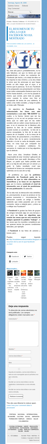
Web (10, 363)
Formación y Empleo (16, 419)
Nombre (12, 349)
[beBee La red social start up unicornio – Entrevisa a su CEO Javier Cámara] (23, 273)
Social (27, 416)
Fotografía (24, 428)
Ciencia (29, 419)
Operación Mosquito (37, 278)
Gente (26, 426)
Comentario (13, 319)
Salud (36, 419)
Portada (9, 21)
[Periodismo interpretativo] (23, 16)
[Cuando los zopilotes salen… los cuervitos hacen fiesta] (10, 273)
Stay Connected (13, 8)
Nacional (21, 414)
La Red (20, 429)
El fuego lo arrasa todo (30, 282)
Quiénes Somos (13, 6)
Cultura (20, 416)
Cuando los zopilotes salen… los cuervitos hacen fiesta (10, 285)
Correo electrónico (15, 356)
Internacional (32, 414)
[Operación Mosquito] (37, 273)
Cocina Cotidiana (15, 426)
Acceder (23, 435)
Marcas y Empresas (31, 429)
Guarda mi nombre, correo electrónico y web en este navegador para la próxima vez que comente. (23, 374)
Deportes (35, 416)
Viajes (26, 431)
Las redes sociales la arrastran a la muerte (17, 284)
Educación (34, 426)
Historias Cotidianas (18, 21)
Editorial (25, 6)
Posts (28, 435)
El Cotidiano (14, 435)
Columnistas (23, 421)
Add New (34, 435)
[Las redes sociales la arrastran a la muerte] (17, 273)
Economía (11, 416)
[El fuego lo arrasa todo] (30, 273)
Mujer (20, 431)
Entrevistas (14, 428)
